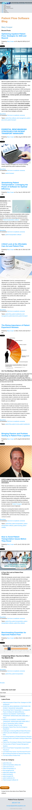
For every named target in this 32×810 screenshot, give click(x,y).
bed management (21, 118)
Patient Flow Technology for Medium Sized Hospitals (17, 742)
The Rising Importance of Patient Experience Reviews (15, 326)
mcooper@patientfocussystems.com (16, 805)
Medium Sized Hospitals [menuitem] (8, 8)
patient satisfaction (17, 314)
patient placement (13, 316)
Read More (3, 114)
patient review (15, 424)
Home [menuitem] (5, 5)
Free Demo (5, 787)
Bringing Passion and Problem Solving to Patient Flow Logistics (15, 435)
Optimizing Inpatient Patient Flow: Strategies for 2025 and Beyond (13, 36)
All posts (2, 682)
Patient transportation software (11, 219)
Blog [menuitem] (5, 9)
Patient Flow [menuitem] (6, 12)
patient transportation (17, 523)
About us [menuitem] (5, 11)
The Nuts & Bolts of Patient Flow (11, 755)
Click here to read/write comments (16, 115)
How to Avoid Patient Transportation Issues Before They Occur (13, 539)
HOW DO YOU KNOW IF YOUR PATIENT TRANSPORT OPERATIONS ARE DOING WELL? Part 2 (16, 715)
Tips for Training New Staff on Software (13, 723)
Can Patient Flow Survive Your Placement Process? (16, 751)
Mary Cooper (10, 41)
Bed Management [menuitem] (7, 6)
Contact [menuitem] (5, 10)
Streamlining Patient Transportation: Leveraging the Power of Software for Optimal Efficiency (14, 186)
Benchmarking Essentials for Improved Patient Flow (13, 634)
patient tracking (18, 525)
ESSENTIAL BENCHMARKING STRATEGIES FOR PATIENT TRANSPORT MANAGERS (14, 131)
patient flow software (11, 118)
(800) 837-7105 (16, 802)
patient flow (8, 314)
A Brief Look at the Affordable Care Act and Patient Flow (14, 245)
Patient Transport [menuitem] (7, 7)
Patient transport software (10, 780)
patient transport (12, 120)
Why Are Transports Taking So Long (12, 725)
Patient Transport (17, 504)
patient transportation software (13, 234)
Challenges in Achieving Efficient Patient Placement (16, 731)
